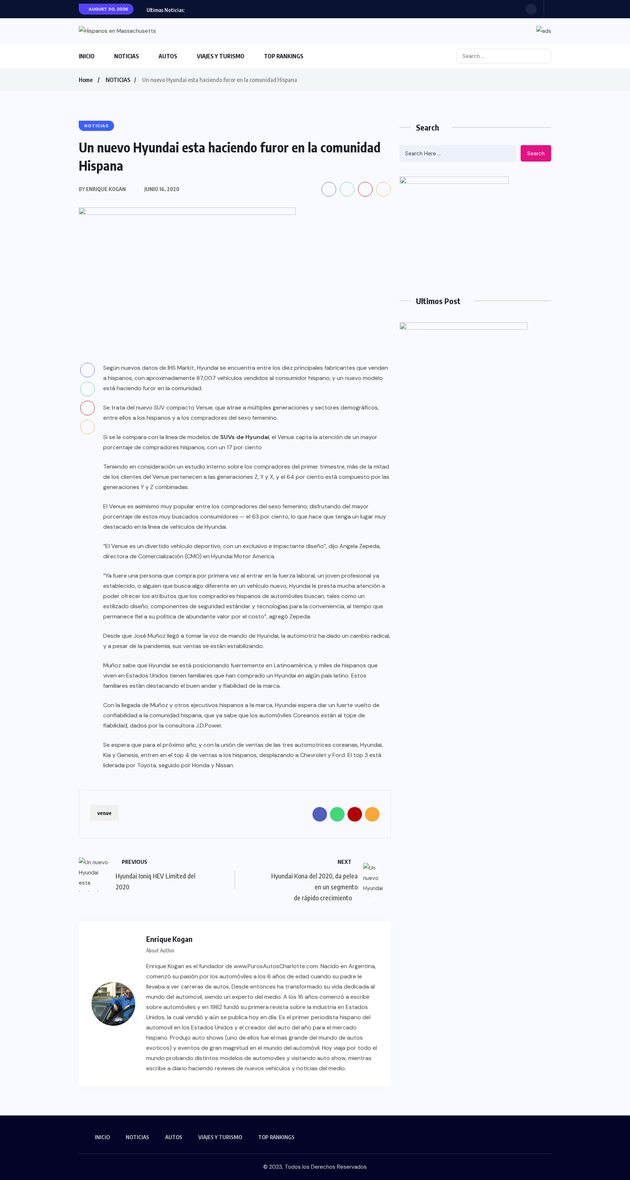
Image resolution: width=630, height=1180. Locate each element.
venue (104, 813)
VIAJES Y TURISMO (220, 56)
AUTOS (168, 56)
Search (536, 153)
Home (86, 80)
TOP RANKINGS (283, 56)
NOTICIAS (126, 56)
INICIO (86, 56)
